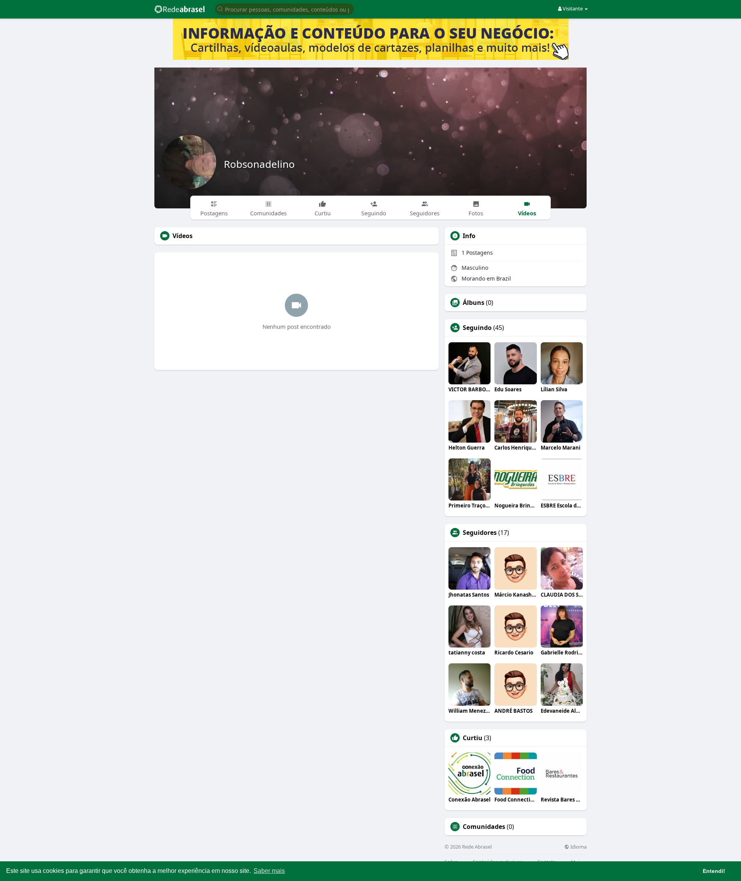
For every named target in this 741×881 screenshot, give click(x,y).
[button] (284, 8)
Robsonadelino (259, 164)
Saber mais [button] (269, 870)
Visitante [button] (573, 8)
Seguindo (477, 328)
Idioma (578, 846)
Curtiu (472, 738)
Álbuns (473, 302)
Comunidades (484, 827)
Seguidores (480, 532)
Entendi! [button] (714, 871)
